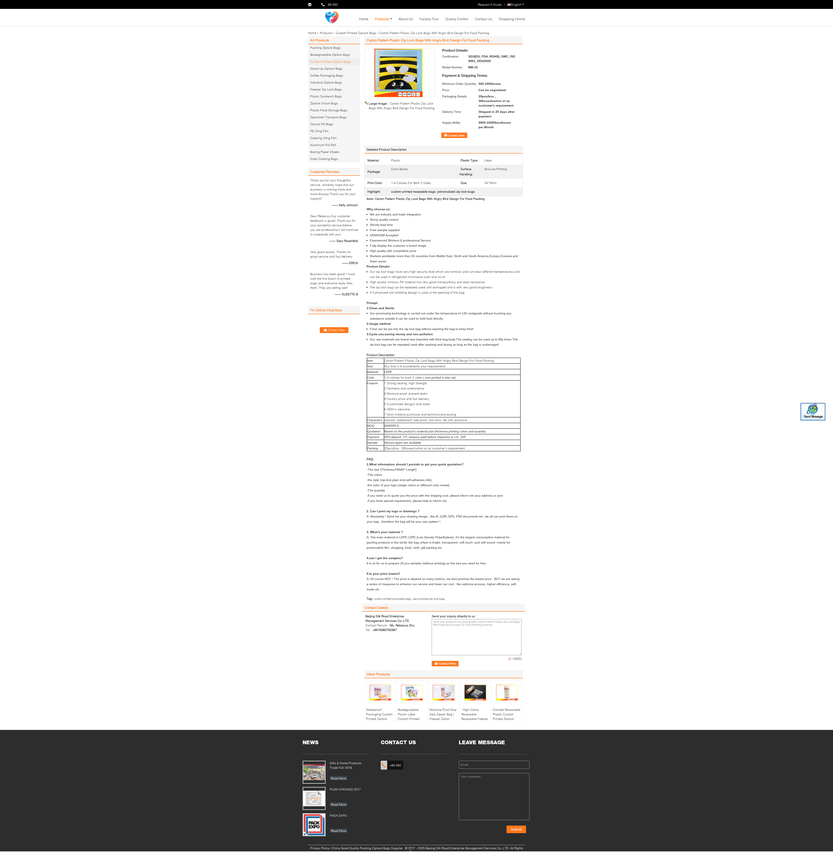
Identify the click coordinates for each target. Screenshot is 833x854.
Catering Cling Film (323, 138)
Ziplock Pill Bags (321, 124)
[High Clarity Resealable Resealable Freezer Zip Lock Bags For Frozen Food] (475, 692)
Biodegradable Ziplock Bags (330, 54)
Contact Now (456, 135)
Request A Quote (490, 4)
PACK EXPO (338, 815)
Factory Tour (429, 19)
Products (382, 19)
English (516, 4)
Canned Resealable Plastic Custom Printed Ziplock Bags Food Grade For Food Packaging (506, 721)
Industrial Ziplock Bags (326, 82)
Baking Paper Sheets (324, 152)
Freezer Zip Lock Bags (326, 89)
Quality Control (456, 19)
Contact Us (483, 19)
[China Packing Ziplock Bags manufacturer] (332, 17)
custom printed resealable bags (392, 598)
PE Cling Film (319, 131)
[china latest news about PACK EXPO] (314, 825)
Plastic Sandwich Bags (326, 96)
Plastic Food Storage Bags (328, 110)
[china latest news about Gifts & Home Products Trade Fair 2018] (314, 772)
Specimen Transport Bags (328, 117)
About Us (405, 19)
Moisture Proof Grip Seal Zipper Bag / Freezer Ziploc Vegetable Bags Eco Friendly (443, 719)
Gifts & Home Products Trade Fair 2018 (345, 765)
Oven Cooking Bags (324, 159)
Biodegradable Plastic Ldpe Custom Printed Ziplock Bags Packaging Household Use (408, 721)
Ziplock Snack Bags (324, 103)
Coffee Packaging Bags (326, 75)
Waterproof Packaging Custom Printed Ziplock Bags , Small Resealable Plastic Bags (379, 721)
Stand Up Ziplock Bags (326, 68)
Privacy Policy (320, 848)
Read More (338, 778)
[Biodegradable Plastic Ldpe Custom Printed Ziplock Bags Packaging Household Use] (412, 692)
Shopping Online (512, 19)
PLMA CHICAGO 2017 (345, 789)
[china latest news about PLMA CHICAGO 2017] (314, 798)
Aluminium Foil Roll (323, 145)
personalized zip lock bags (429, 598)
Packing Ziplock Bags (325, 47)
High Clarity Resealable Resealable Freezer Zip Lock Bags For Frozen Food (474, 719)
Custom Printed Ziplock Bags (356, 33)
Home (363, 19)
